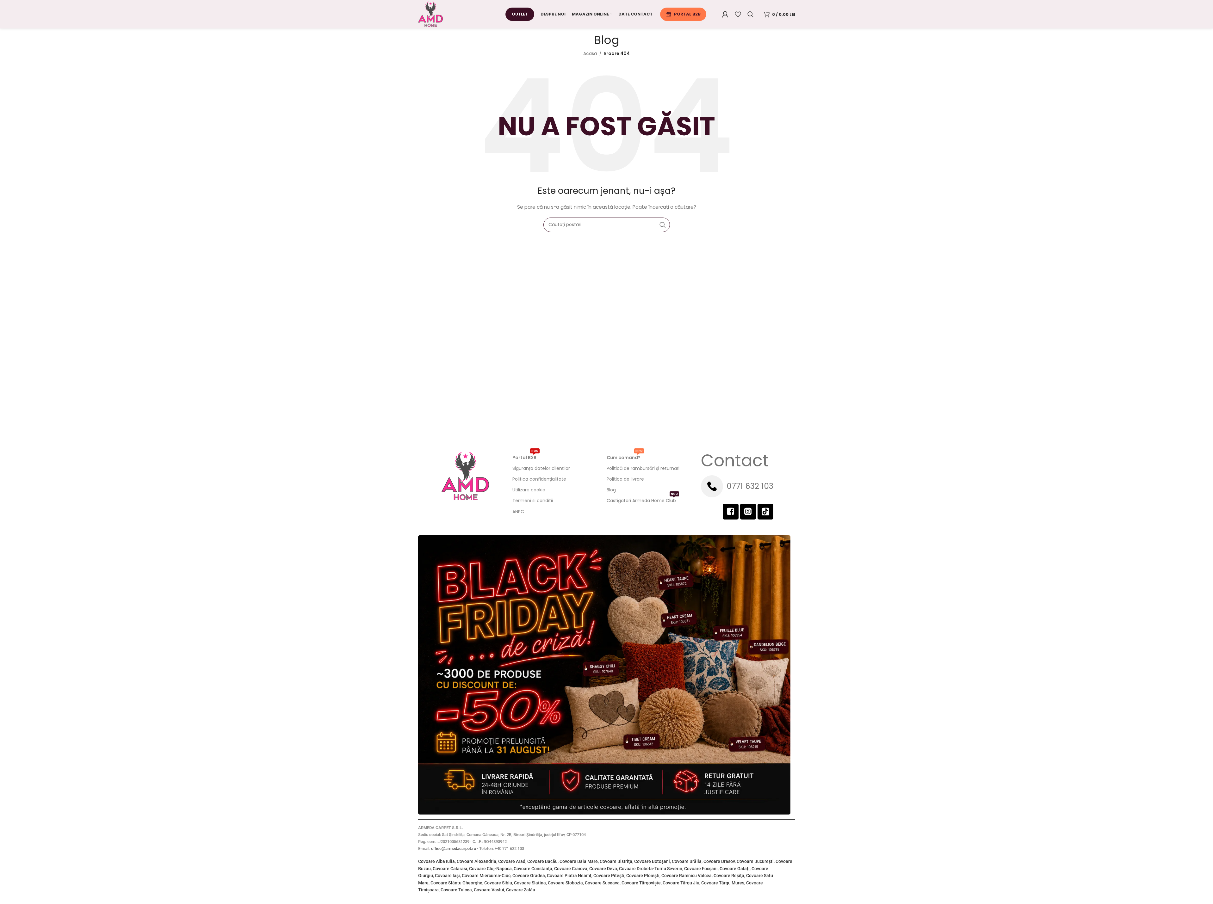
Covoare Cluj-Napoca (490, 868)
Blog (611, 490)
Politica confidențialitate (539, 479)
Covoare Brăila (687, 861)
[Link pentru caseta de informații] (748, 486)
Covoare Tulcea (456, 889)
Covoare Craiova (570, 868)
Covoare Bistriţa (616, 861)
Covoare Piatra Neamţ (569, 875)
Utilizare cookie (528, 490)
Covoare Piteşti (608, 875)
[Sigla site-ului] (430, 14)
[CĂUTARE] (662, 225)
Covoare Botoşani (652, 861)
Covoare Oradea (528, 875)
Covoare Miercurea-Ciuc (486, 875)
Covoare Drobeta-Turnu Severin (650, 868)
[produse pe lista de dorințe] (738, 14)
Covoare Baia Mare (579, 861)
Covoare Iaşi (447, 875)
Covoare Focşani (701, 868)
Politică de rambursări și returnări (643, 468)
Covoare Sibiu (498, 882)
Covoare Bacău (542, 861)
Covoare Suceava (602, 882)
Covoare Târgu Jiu (681, 882)
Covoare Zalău (520, 889)
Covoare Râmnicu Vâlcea (686, 875)
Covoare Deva (603, 868)
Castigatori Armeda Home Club (642, 499)
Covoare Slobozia (565, 882)
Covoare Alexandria (476, 861)
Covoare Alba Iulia (436, 861)
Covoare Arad (511, 861)
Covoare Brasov (719, 861)
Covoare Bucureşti (755, 861)
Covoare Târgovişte (641, 882)
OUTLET (520, 14)
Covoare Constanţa (533, 868)
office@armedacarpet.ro (453, 848)
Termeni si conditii (532, 500)
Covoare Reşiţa (729, 875)
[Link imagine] (604, 674)
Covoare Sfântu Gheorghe (456, 882)
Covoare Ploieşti (642, 875)
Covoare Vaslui (489, 889)
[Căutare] (750, 14)
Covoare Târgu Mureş (722, 882)
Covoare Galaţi (735, 868)
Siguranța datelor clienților (541, 468)
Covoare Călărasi (450, 868)
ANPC (518, 511)
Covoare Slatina (530, 882)
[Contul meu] (725, 14)
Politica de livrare (625, 479)
